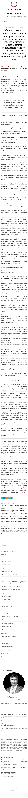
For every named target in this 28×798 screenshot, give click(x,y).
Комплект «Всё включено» (9, 636)
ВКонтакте (7, 772)
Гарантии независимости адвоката (11, 593)
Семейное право (6, 603)
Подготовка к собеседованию (10, 640)
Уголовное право (6, 619)
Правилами (21, 762)
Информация (5, 703)
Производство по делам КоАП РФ (10, 616)
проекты (24, 747)
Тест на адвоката (6, 564)
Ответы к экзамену (6, 578)
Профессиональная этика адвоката (11, 589)
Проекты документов (7, 646)
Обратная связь (5, 653)
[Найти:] (25, 21)
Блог (2, 656)
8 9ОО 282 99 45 (9, 776)
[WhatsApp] (10, 498)
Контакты (4, 767)
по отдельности (17, 750)
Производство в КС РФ (8, 629)
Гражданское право (7, 596)
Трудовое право (6, 599)
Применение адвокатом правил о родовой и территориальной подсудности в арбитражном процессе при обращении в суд (14, 531)
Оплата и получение (7, 650)
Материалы (4, 633)
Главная (3, 554)
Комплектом (4, 741)
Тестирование (6, 724)
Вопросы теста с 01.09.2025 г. (9, 571)
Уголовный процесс (7, 623)
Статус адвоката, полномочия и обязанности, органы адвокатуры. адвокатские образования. (14, 582)
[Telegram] (8, 498)
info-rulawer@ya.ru (9, 773)
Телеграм (13, 772)
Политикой (24, 761)
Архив (21, 27)
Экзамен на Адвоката (14, 11)
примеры (19, 748)
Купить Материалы (8, 66)
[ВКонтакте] (4, 498)
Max (2, 772)
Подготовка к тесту (7, 643)
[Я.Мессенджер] (2, 498)
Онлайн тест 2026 (6, 561)
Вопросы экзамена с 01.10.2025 (10, 574)
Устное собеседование (8, 725)
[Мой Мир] (12, 498)
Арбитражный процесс (11, 27)
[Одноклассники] (6, 498)
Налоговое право (6, 626)
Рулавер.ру (20, 788)
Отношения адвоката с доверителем (11, 586)
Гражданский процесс (8, 606)
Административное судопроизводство (12, 613)
